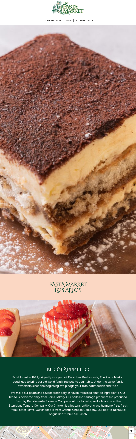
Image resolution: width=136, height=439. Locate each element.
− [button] (131, 436)
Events (68, 20)
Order (90, 20)
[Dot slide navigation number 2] (68, 269)
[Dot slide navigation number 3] (74, 269)
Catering (80, 20)
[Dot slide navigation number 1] (61, 269)
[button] (133, 271)
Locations (48, 20)
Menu (59, 20)
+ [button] (131, 431)
